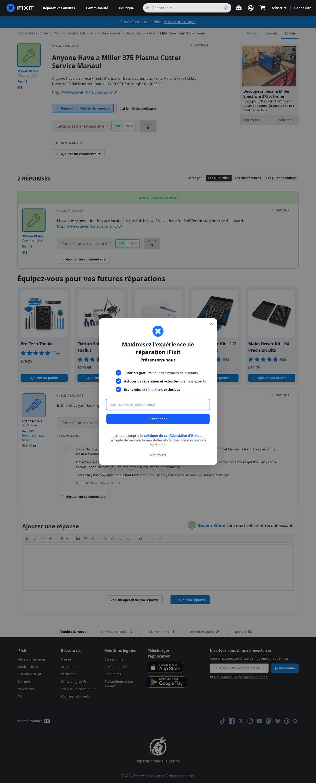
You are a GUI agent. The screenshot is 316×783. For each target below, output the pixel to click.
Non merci (158, 455)
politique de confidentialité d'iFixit (171, 435)
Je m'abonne (158, 419)
